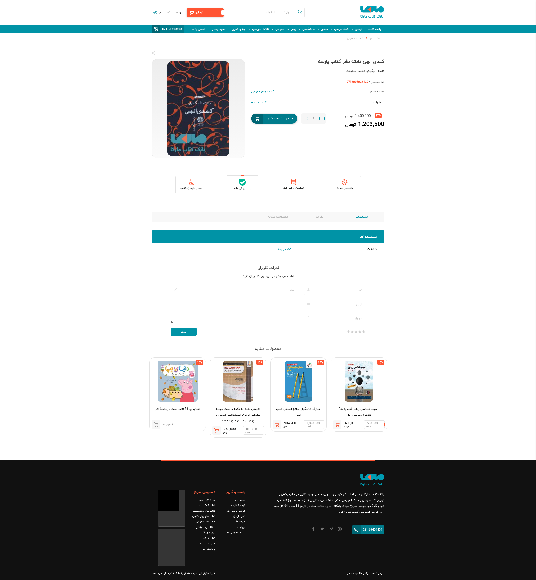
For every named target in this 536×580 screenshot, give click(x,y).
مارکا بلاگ (240, 522)
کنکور (324, 29)
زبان (293, 29)
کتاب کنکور (209, 538)
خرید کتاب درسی (206, 500)
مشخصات (361, 217)
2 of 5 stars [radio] (359, 331)
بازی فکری (238, 29)
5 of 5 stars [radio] (348, 331)
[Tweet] (176, 53)
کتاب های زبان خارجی (203, 516)
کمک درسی (341, 29)
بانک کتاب (374, 29)
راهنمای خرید (345, 188)
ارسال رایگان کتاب (191, 188)
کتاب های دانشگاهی (204, 511)
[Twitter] (322, 529)
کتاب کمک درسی (205, 505)
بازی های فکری (207, 532)
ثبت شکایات (238, 505)
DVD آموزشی (260, 29)
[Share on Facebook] (161, 53)
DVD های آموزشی (205, 527)
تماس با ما (198, 29)
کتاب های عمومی (355, 38)
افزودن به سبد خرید (280, 118)
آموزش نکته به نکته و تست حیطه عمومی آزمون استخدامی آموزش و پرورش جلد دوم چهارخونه (238, 415)
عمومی (279, 29)
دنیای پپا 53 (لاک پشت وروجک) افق (177, 409)
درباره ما (241, 527)
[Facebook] (313, 529)
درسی (358, 29)
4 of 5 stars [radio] (352, 331)
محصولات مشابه (278, 217)
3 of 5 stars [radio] (356, 331)
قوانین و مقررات (293, 188)
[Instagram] (340, 529)
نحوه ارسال (218, 29)
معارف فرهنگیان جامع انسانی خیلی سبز (298, 412)
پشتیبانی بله (242, 189)
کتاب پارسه (284, 249)
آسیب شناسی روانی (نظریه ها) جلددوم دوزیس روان (359, 412)
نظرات (319, 217)
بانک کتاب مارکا (375, 38)
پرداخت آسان (208, 549)
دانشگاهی (308, 29)
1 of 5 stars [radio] (363, 331)
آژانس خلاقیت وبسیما (357, 573)
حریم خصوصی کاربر (234, 532)
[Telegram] (331, 529)
